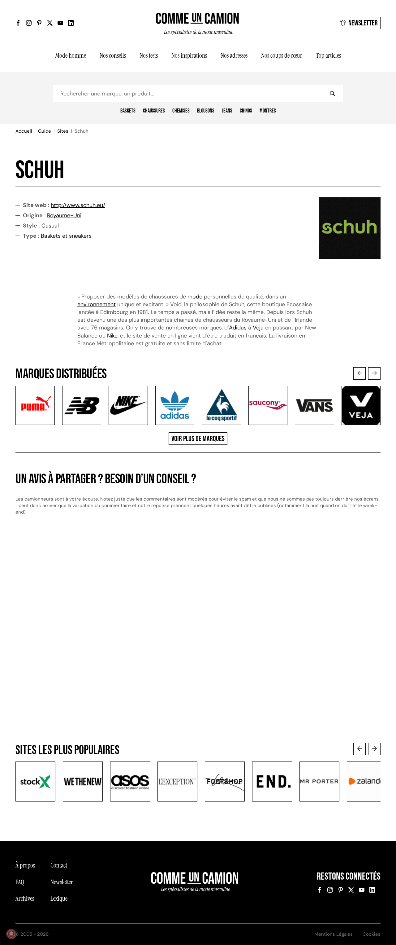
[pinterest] (39, 23)
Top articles (328, 55)
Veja (258, 327)
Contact (58, 865)
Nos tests (149, 55)
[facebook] (18, 23)
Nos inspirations (189, 55)
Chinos (246, 111)
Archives (24, 898)
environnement (96, 304)
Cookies (372, 934)
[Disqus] (198, 625)
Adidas (238, 327)
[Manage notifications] (11, 934)
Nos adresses (234, 55)
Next (374, 373)
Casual (50, 225)
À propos (25, 865)
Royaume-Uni (64, 215)
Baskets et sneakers (66, 236)
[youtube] (60, 23)
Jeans (227, 111)
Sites (62, 131)
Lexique (58, 898)
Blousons (205, 111)
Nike (112, 335)
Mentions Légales (333, 934)
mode (194, 296)
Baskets (128, 111)
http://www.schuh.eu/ (78, 205)
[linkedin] (71, 23)
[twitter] (50, 23)
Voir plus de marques (198, 438)
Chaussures (154, 111)
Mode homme (70, 55)
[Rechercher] (332, 93)
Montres (268, 111)
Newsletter (363, 23)
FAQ (19, 882)
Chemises (181, 111)
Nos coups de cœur (281, 55)
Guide (44, 131)
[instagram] (29, 23)
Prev (359, 373)
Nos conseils (113, 55)
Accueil (23, 131)
